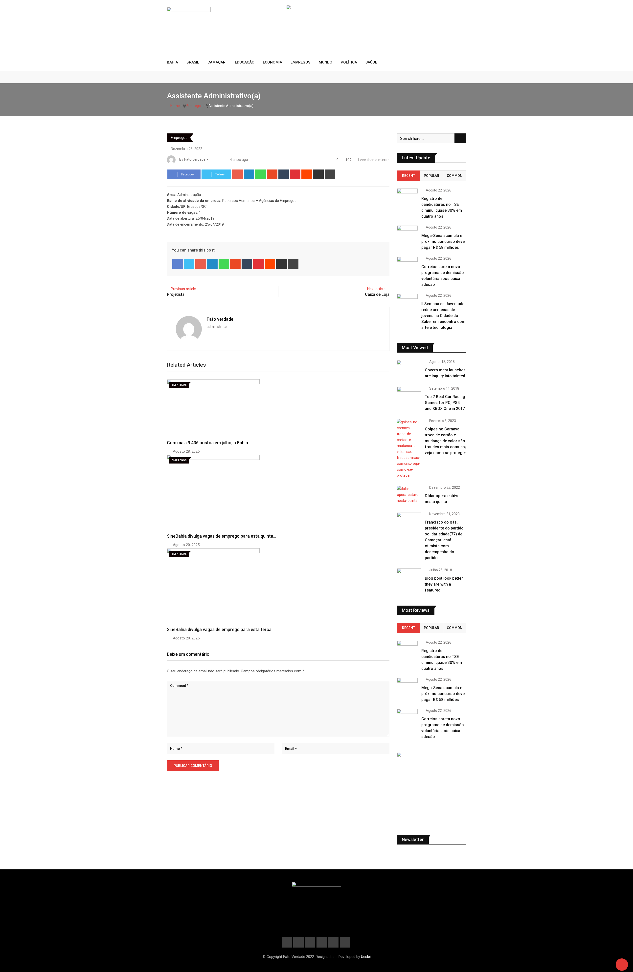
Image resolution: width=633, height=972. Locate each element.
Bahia (172, 62)
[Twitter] (189, 264)
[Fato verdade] (216, 159)
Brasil (192, 62)
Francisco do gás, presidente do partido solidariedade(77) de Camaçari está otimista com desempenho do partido (444, 540)
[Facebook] (177, 264)
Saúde (371, 62)
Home (175, 106)
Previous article (183, 289)
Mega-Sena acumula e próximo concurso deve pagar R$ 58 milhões (443, 241)
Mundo (325, 62)
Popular (431, 176)
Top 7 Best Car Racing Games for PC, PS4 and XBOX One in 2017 (445, 402)
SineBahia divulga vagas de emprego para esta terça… (220, 629)
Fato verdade (220, 319)
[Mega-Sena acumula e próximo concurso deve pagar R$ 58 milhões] (407, 232)
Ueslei (366, 956)
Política (349, 62)
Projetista (175, 294)
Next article (376, 289)
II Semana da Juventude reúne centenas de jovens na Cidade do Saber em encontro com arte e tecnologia (443, 315)
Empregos (300, 62)
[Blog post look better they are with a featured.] (409, 578)
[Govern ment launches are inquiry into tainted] (409, 369)
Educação (244, 62)
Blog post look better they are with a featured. (444, 584)
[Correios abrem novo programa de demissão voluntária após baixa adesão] (407, 263)
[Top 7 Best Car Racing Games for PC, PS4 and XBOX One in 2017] (409, 396)
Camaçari (216, 62)
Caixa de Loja (377, 294)
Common (454, 176)
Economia (272, 62)
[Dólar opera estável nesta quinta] (409, 495)
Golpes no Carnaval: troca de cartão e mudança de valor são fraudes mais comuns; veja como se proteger (445, 441)
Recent (408, 176)
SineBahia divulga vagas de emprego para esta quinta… (221, 536)
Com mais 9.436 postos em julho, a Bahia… (209, 442)
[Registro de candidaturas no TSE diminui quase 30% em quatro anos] (407, 195)
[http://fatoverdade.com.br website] (211, 159)
